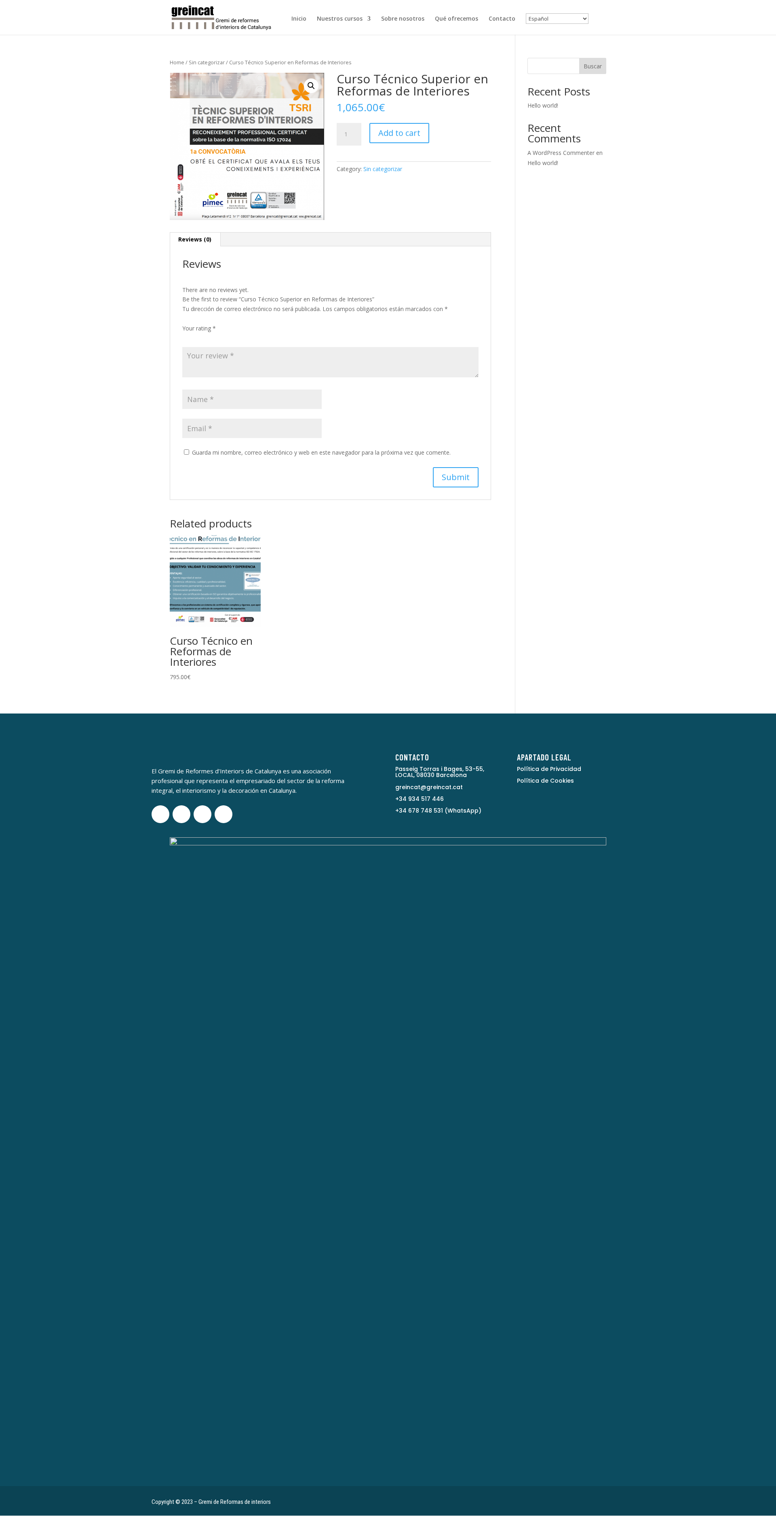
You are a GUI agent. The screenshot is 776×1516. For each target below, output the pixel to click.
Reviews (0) (194, 239)
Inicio (298, 19)
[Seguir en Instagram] (202, 814)
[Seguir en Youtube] (181, 814)
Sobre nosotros (402, 19)
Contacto (502, 19)
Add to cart (399, 132)
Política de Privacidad (549, 769)
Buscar (593, 66)
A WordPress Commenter (561, 153)
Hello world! (542, 105)
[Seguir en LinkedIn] (223, 814)
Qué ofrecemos (456, 19)
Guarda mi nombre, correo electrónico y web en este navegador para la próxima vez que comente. (321, 452)
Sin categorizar (207, 62)
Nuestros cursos (340, 19)
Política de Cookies (545, 781)
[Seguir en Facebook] (160, 814)
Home (177, 62)
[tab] (195, 239)
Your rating (199, 328)
